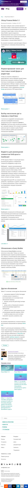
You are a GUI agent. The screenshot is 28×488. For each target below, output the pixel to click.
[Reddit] (6, 486)
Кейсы (2, 447)
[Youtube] (9, 464)
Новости (5, 424)
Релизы (5, 345)
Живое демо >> (5, 109)
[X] (14, 486)
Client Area (20, 333)
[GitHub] (12, 464)
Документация (17, 444)
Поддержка (16, 450)
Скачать (20, 8)
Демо (14, 442)
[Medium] (20, 464)
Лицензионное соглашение (6, 480)
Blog (2, 16)
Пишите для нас (5, 456)
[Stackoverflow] (15, 464)
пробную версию (14, 337)
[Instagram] (17, 464)
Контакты (3, 459)
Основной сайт (17, 439)
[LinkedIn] (2, 359)
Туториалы (5, 429)
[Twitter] (4, 464)
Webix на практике (8, 422)
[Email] (22, 486)
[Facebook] (2, 464)
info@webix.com (5, 467)
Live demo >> (4, 243)
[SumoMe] (26, 486)
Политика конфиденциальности (7, 479)
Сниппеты (15, 447)
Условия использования (6, 481)
